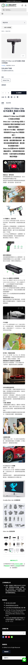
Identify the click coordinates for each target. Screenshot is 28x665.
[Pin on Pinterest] (11, 97)
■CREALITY (14, 560)
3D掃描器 (17, 565)
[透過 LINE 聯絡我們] (24, 659)
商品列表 (8, 31)
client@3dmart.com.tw (12, 605)
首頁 (2, 31)
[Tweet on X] (5, 97)
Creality (3, 65)
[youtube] (9, 637)
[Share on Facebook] (8, 97)
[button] (22, 5)
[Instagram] (6, 637)
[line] (12, 637)
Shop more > (18, 1)
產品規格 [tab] (8, 103)
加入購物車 (18, 93)
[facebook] (3, 637)
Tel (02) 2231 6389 (11, 603)
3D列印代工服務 (18, 564)
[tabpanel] (14, 339)
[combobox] (14, 10)
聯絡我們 (7, 565)
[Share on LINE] (17, 97)
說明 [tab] (2, 103)
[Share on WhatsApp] (14, 97)
